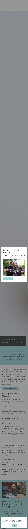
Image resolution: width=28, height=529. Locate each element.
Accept (14, 525)
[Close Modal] (26, 246)
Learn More (7, 279)
